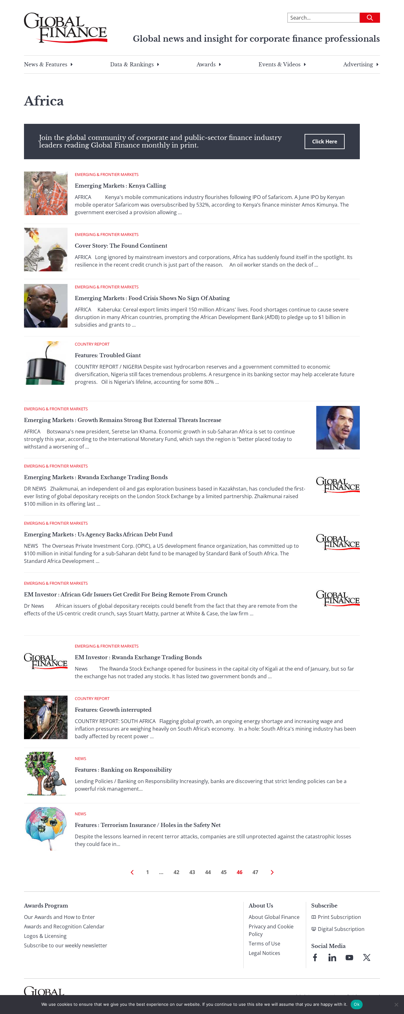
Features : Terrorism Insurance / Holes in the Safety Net (148, 825)
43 (192, 872)
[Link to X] (367, 957)
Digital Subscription (341, 929)
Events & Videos (279, 64)
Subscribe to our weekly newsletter (65, 945)
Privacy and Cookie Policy (271, 930)
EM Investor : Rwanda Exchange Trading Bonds (138, 657)
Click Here (324, 141)
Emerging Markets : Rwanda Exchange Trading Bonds (96, 477)
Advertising (358, 64)
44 (208, 872)
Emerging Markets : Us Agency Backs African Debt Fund (98, 534)
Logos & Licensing (45, 936)
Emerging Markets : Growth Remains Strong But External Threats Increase (122, 420)
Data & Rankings (132, 64)
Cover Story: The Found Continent (121, 246)
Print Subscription (339, 917)
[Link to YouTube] (349, 957)
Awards (206, 64)
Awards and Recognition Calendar (64, 926)
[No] (396, 1004)
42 (176, 872)
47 (255, 872)
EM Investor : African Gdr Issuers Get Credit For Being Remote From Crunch (125, 594)
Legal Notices (264, 953)
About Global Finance (274, 917)
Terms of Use (264, 943)
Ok (356, 1004)
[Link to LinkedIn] (332, 957)
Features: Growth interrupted (113, 710)
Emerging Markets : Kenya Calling (120, 186)
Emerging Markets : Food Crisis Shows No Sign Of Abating (152, 298)
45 (224, 872)
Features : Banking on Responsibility (123, 770)
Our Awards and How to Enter (59, 917)
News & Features (45, 64)
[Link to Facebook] (315, 957)
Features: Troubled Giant (108, 355)
